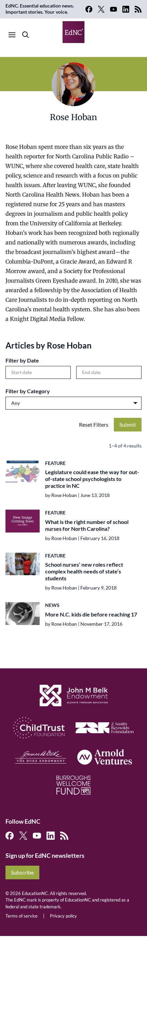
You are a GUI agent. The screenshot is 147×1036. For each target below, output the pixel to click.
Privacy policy (63, 916)
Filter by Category (27, 391)
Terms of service (21, 916)
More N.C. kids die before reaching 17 (91, 614)
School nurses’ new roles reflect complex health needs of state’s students (84, 571)
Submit (127, 424)
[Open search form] (25, 34)
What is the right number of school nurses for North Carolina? (87, 525)
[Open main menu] (11, 34)
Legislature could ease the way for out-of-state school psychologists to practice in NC (92, 479)
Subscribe (22, 872)
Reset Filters (93, 424)
